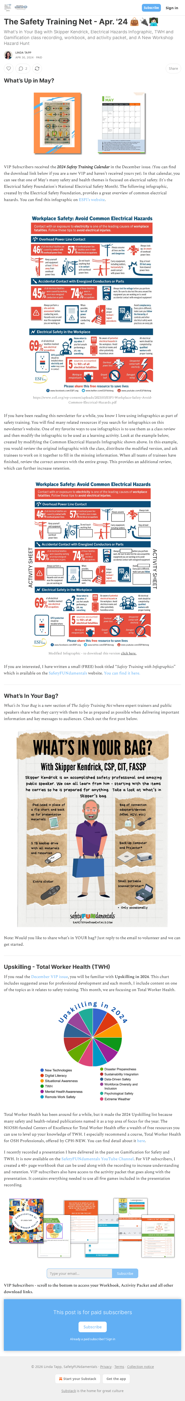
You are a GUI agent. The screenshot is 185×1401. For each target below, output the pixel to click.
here (141, 1141)
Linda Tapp (23, 52)
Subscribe (151, 8)
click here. (128, 653)
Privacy (106, 1366)
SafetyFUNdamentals (68, 673)
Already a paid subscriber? (92, 1339)
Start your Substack (79, 1378)
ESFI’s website (92, 200)
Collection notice (140, 1366)
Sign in (172, 7)
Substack (68, 1390)
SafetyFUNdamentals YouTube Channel (97, 1159)
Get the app (116, 1378)
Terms (119, 1366)
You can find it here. (122, 673)
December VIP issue (49, 977)
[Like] (8, 68)
